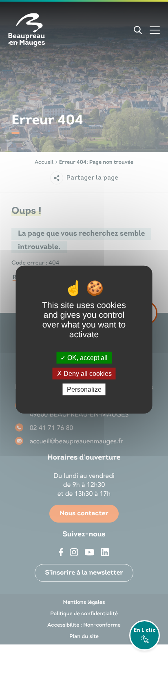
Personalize (84, 389)
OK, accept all (87, 357)
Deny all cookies (87, 373)
